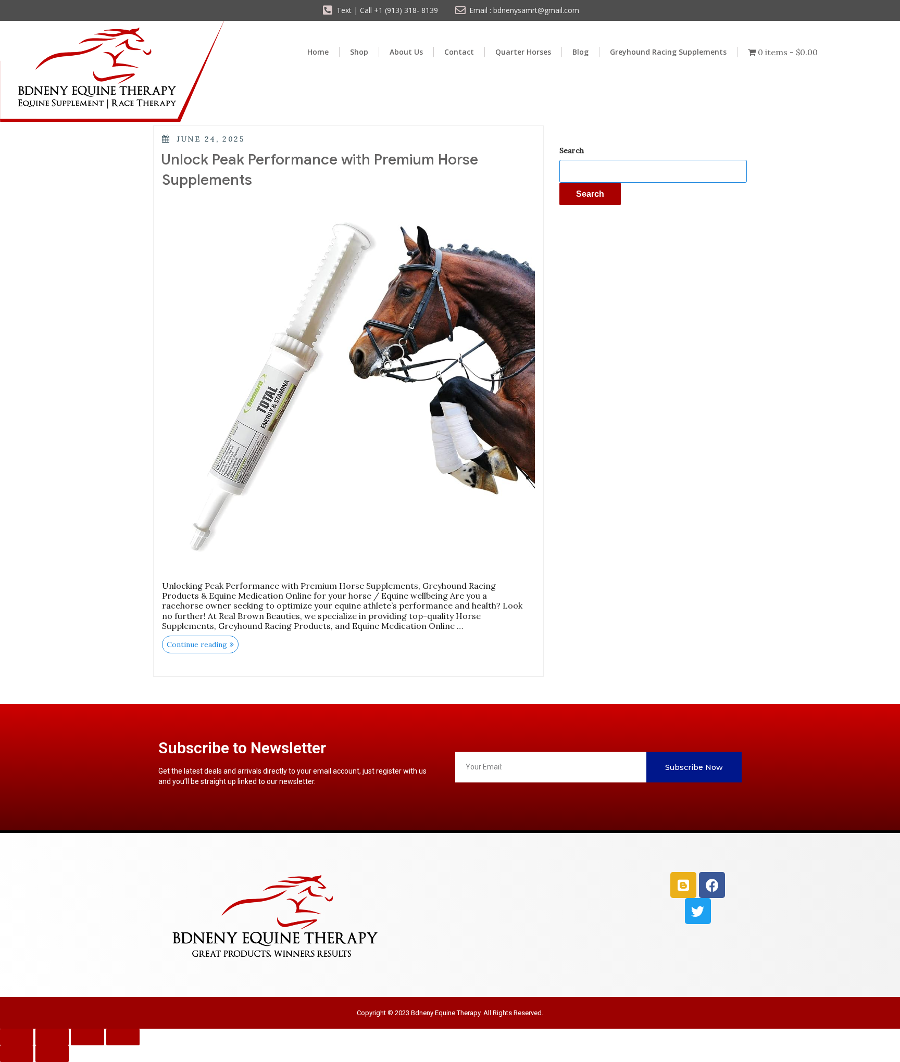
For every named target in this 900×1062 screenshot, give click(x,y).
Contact (459, 52)
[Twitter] (698, 911)
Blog (580, 52)
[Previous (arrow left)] (16, 1053)
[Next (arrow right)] (52, 1053)
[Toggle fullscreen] (52, 1037)
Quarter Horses (523, 52)
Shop (359, 52)
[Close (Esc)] (123, 1037)
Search (571, 150)
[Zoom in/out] (16, 1037)
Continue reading (203, 642)
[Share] (87, 1037)
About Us (406, 52)
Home (318, 52)
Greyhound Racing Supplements (668, 52)
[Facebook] (712, 885)
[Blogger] (683, 885)
